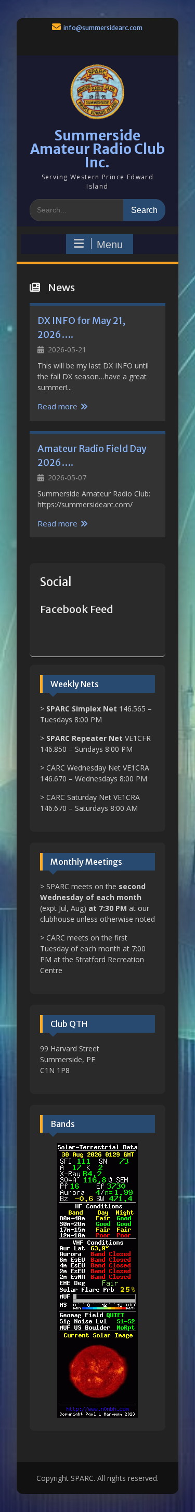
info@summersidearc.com (102, 28)
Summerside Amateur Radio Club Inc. (97, 149)
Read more (57, 406)
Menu (110, 244)
